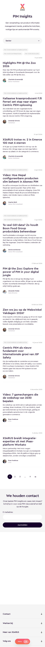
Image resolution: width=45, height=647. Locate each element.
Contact (6, 613)
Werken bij (8, 623)
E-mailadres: (8, 512)
